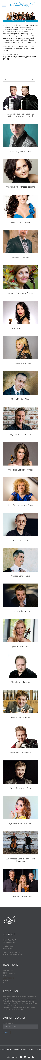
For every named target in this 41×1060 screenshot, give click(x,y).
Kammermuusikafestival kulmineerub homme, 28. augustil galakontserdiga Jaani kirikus (20, 998)
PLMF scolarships (9, 973)
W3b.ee (38, 1050)
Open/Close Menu (4, 6)
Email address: (8, 1023)
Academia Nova (8, 970)
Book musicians (8, 978)
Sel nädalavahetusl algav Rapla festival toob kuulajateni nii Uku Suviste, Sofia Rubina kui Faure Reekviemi (20, 1003)
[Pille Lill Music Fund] (23, 4)
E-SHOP (6, 983)
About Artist (20, 103)
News (5, 975)
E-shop (5, 980)
